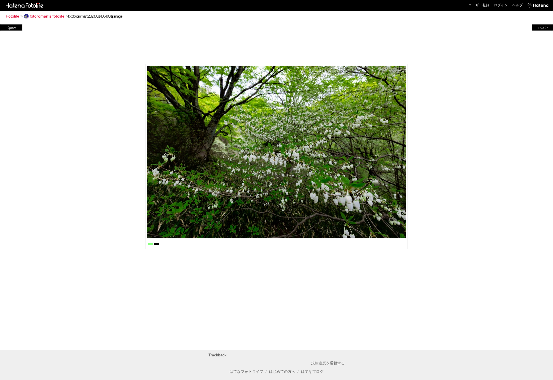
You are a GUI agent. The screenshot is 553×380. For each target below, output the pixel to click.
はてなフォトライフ (246, 371)
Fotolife (12, 16)
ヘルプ (517, 5)
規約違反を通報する (328, 363)
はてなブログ (312, 371)
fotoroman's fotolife (47, 16)
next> (543, 27)
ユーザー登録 (479, 5)
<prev (11, 27)
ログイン (501, 5)
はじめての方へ (282, 371)
